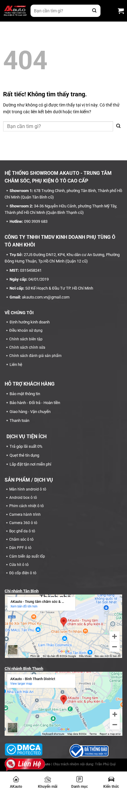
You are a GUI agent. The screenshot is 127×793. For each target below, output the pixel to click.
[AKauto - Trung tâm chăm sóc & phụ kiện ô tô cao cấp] (15, 11)
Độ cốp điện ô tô (22, 573)
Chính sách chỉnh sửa (27, 347)
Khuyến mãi (47, 786)
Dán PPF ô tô (20, 548)
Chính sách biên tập (26, 339)
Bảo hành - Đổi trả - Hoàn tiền (35, 402)
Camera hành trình (25, 514)
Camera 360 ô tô (23, 523)
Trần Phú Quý (105, 764)
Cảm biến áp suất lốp (27, 556)
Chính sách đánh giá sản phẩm (35, 356)
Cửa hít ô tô (19, 565)
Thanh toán (19, 420)
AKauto (16, 786)
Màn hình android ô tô (27, 489)
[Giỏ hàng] (121, 11)
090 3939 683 (35, 221)
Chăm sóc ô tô (21, 539)
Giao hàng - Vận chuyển (30, 411)
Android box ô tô (23, 497)
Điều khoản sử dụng (26, 330)
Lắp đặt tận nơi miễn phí (30, 464)
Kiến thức (111, 786)
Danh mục (79, 786)
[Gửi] (94, 11)
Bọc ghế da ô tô (22, 531)
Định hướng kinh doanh (30, 322)
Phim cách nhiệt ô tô (26, 506)
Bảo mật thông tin (25, 393)
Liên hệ (16, 364)
